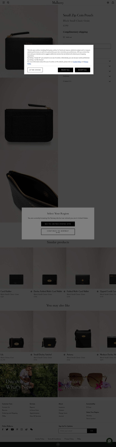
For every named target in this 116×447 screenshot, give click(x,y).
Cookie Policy (77, 62)
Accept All (82, 70)
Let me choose (35, 70)
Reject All (65, 70)
